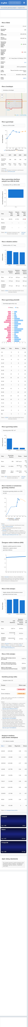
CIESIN (6, 290)
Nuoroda (4, 530)
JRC (6, 170)
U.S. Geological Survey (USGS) (11, 810)
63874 (24, 78)
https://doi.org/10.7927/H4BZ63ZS (9, 727)
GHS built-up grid (11, 171)
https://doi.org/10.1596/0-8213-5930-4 (10, 708)
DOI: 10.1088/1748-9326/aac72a (8, 647)
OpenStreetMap (23, 115)
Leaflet (17, 115)
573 (25, 62)
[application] (13, 140)
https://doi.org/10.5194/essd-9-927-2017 (10, 534)
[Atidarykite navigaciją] (24, 3)
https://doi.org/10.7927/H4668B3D (9, 718)
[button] (14, 2)
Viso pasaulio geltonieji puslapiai (8, 7)
